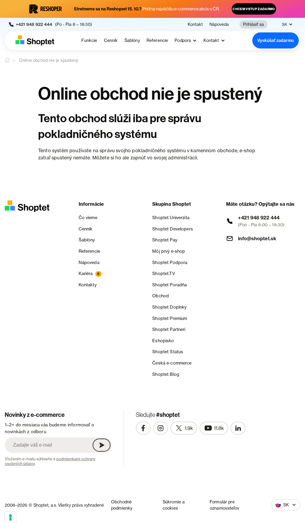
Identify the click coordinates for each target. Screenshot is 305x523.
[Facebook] (143, 428)
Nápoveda (219, 24)
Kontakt (195, 24)
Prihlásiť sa (253, 24)
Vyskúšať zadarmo (275, 40)
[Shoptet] (34, 40)
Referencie (157, 40)
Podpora (183, 40)
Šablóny (132, 40)
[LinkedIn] (238, 428)
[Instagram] (160, 428)
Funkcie (89, 40)
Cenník (111, 40)
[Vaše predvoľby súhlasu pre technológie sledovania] (10, 517)
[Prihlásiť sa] (102, 445)
